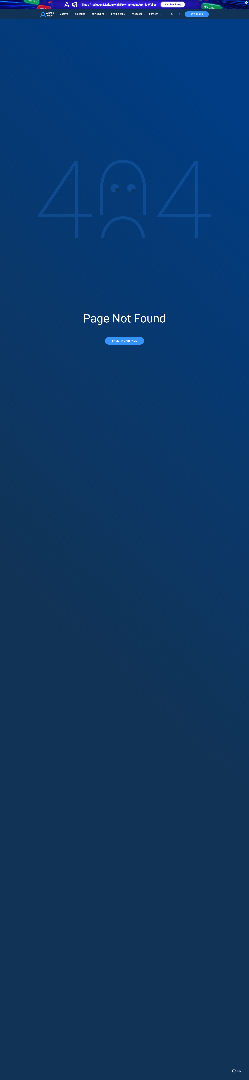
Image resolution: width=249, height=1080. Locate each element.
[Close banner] (246, 2)
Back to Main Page (124, 340)
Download (197, 14)
